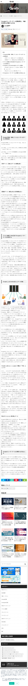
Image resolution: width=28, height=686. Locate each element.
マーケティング (5, 615)
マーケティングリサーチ (7, 656)
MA (2, 631)
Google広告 (4, 599)
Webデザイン (5, 589)
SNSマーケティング (6, 618)
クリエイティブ (5, 625)
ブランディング (6, 654)
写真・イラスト (5, 596)
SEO (3, 628)
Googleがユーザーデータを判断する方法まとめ (14, 72)
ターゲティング (17, 29)
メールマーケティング (18, 656)
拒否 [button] (17, 683)
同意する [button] (11, 683)
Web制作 (4, 592)
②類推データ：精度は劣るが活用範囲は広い (14, 59)
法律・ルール (11, 658)
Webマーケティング (6, 605)
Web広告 (4, 621)
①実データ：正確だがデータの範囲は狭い (14, 58)
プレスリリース (5, 612)
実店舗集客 (5, 658)
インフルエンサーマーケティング (9, 650)
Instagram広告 (5, 602)
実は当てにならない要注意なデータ (12, 70)
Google (11, 29)
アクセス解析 (5, 29)
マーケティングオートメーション (17, 654)
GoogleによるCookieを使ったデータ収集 (13, 65)
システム (16, 652)
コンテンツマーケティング (8, 652)
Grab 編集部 (7, 25)
